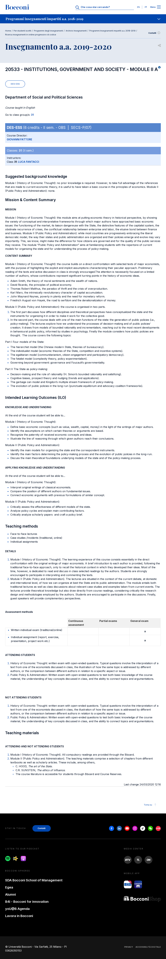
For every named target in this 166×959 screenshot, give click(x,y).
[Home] (17, 7)
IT (146, 7)
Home (8, 30)
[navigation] (83, 18)
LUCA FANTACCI (28, 161)
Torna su (148, 805)
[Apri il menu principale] (159, 7)
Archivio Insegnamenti (76, 30)
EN (138, 7)
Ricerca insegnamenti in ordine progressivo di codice (30, 34)
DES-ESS (15, 84)
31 (32, 114)
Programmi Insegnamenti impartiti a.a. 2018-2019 (112, 30)
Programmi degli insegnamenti (48, 30)
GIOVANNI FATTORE (19, 139)
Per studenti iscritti (22, 30)
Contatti (152, 33)
